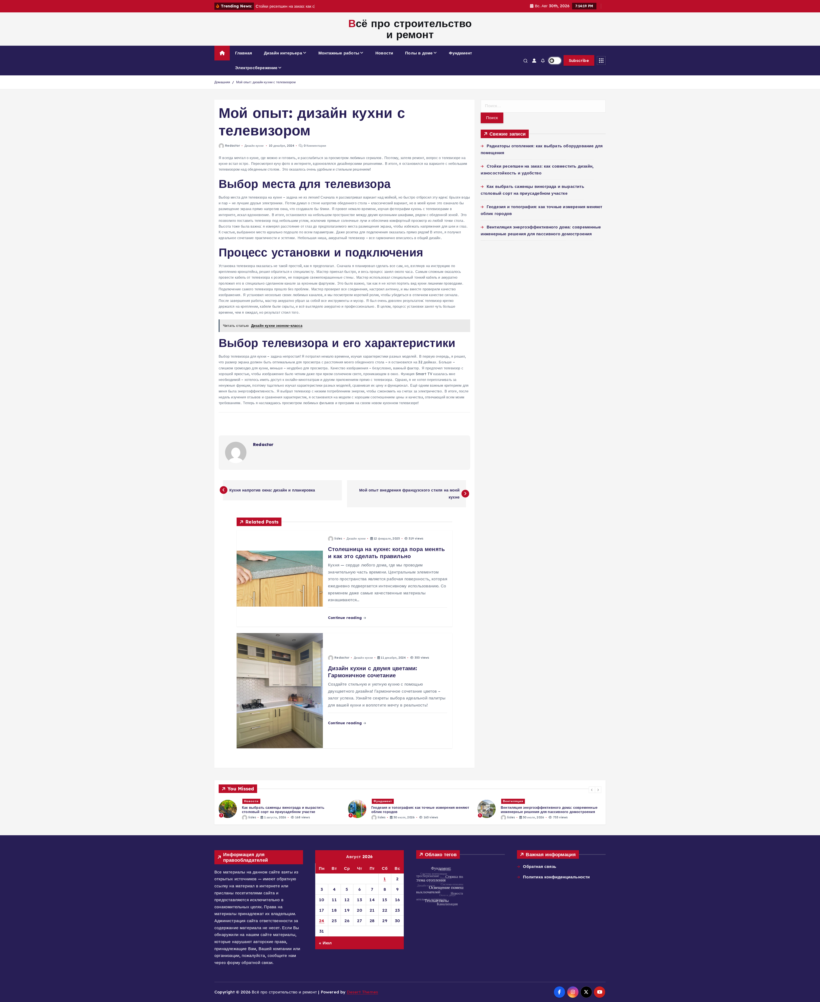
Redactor (232, 146)
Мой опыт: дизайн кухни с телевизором (266, 82)
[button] (592, 790)
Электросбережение (256, 67)
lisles (338, 538)
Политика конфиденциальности (556, 876)
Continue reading (345, 617)
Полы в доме (419, 53)
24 (321, 920)
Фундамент (460, 53)
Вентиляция (383, 801)
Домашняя (222, 82)
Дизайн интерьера (283, 53)
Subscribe (579, 60)
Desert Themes (362, 992)
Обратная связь (539, 866)
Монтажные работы (338, 53)
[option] (281, 808)
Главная (243, 53)
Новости (384, 53)
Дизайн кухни (254, 146)
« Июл (325, 942)
